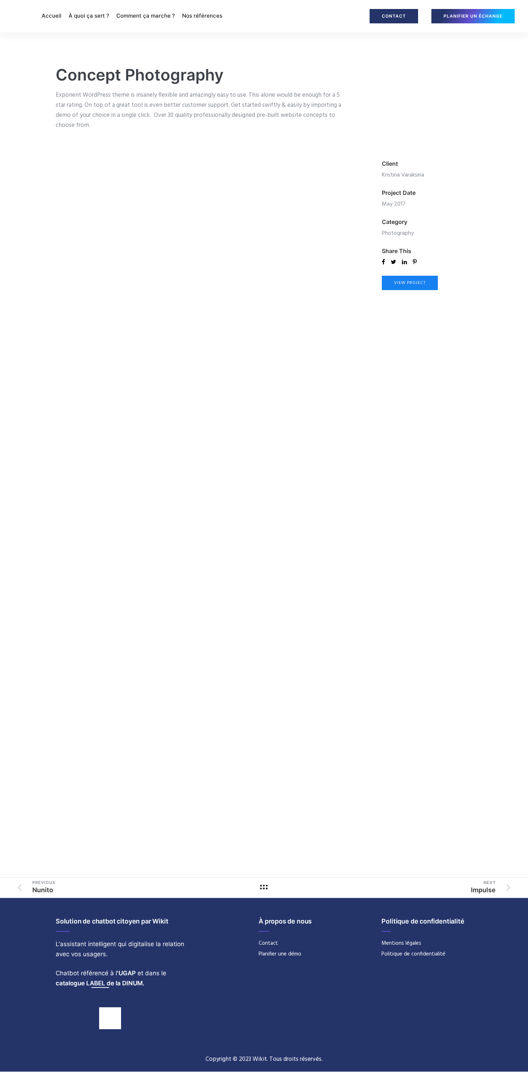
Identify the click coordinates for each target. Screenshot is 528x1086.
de (110, 983)
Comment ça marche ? (145, 15)
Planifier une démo (280, 954)
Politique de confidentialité (413, 954)
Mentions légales (401, 943)
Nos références (202, 15)
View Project (410, 283)
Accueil (51, 15)
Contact (268, 943)
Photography (398, 233)
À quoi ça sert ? (89, 15)
